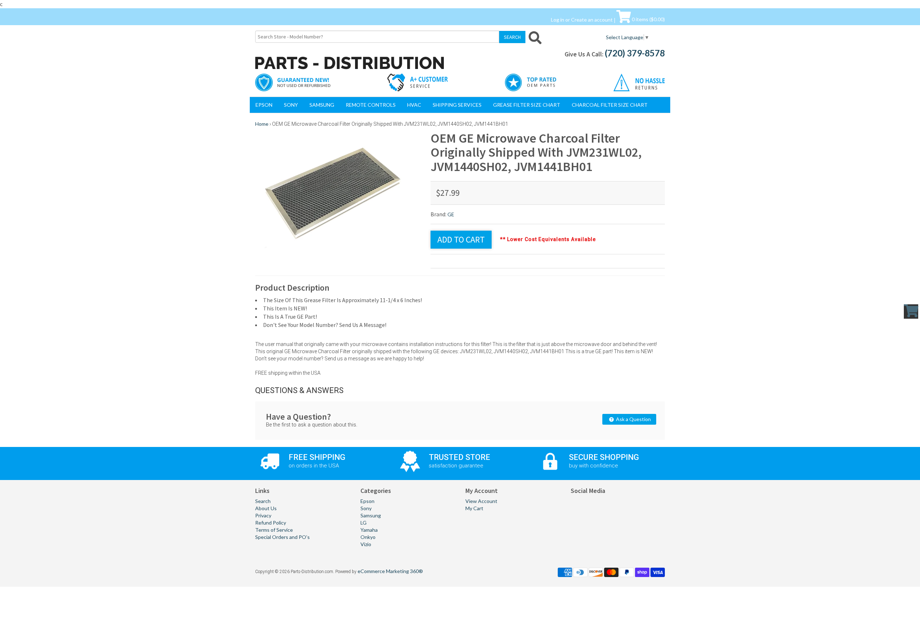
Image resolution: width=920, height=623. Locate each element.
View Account (481, 501)
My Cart (474, 508)
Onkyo (368, 537)
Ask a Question (633, 419)
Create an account (592, 19)
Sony (291, 105)
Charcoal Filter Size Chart (610, 105)
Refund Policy (270, 523)
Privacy (263, 515)
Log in (557, 19)
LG (363, 523)
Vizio (365, 544)
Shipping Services (457, 105)
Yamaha (369, 530)
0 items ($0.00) (648, 19)
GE (450, 214)
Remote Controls (371, 105)
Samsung (321, 105)
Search (263, 501)
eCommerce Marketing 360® (390, 571)
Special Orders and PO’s (282, 537)
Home (261, 124)
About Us (266, 508)
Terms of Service (274, 530)
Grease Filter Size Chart (526, 105)
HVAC (414, 105)
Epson (264, 105)
